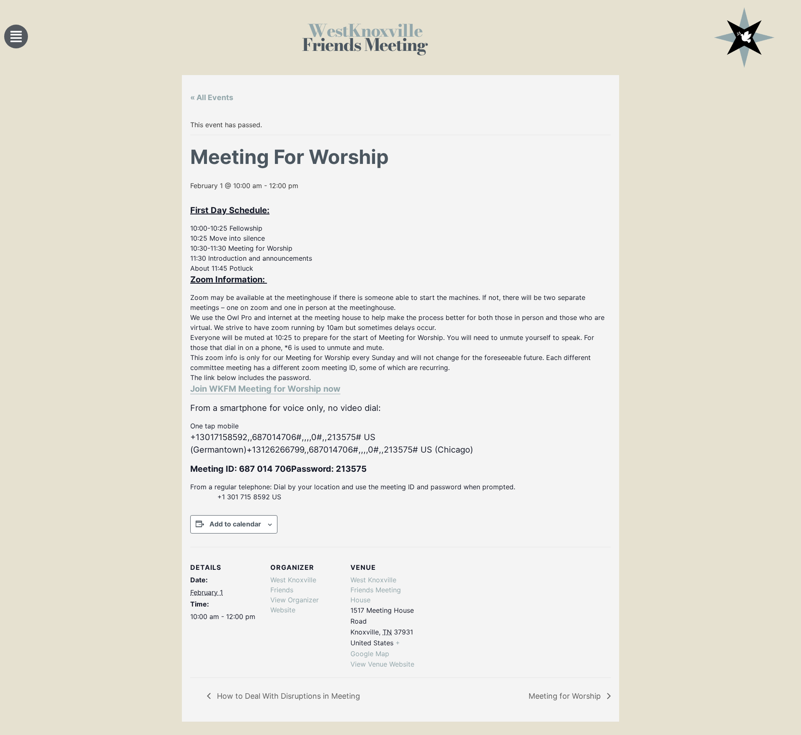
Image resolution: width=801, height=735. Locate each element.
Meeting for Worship (566, 696)
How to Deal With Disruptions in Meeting (287, 696)
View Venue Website (382, 664)
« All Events (211, 97)
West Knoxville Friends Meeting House (375, 590)
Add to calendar (235, 524)
